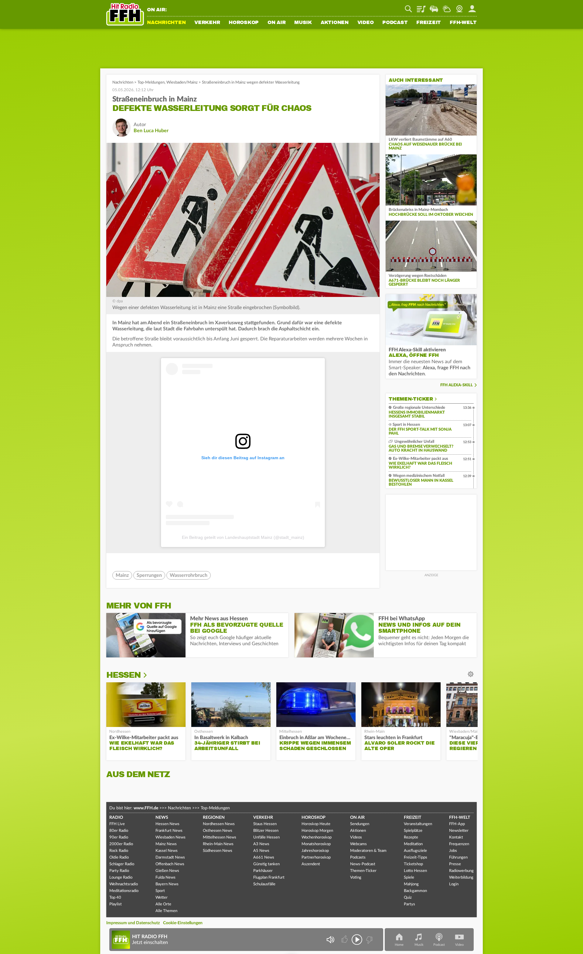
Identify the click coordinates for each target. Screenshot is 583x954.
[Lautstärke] (330, 939)
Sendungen (359, 824)
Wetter (446, 6)
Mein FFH (472, 6)
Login (454, 884)
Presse (455, 864)
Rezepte (411, 837)
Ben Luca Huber (151, 130)
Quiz (408, 898)
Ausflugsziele (415, 851)
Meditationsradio (123, 891)
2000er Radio (121, 844)
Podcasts (358, 857)
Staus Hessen (265, 824)
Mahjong (411, 884)
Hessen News (167, 824)
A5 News (261, 851)
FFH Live (117, 824)
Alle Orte (163, 904)
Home (399, 944)
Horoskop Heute (316, 824)
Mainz (122, 575)
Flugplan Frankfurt (269, 878)
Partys (409, 904)
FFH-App (457, 824)
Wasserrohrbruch (188, 575)
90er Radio (118, 837)
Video (365, 23)
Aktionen (335, 23)
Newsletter (459, 831)
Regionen (214, 817)
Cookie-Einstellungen (183, 923)
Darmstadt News (170, 857)
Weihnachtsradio (123, 884)
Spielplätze (413, 831)
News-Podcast (362, 864)
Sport (160, 891)
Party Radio (119, 871)
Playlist (421, 6)
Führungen (458, 857)
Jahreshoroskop (315, 851)
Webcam (459, 6)
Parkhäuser (263, 871)
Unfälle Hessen (266, 837)
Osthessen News (217, 831)
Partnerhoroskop (316, 857)
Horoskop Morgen (317, 831)
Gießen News (167, 871)
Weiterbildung (461, 878)
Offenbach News (169, 864)
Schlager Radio (121, 864)
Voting (355, 878)
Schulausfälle (264, 884)
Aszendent (311, 864)
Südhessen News (217, 851)
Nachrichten (166, 23)
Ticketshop (413, 864)
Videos (356, 837)
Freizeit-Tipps (415, 857)
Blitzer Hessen (265, 831)
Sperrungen (149, 575)
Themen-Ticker (411, 399)
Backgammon (415, 891)
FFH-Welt (463, 23)
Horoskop (244, 23)
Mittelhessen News (219, 837)
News (161, 817)
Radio (116, 817)
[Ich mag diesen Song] (345, 939)
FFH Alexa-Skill (456, 385)
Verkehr (207, 23)
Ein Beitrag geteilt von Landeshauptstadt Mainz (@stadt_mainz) (243, 537)
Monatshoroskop (316, 844)
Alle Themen (166, 911)
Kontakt (456, 837)
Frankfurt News (168, 831)
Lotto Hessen (415, 871)
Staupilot (433, 6)
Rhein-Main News (218, 844)
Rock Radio (118, 851)
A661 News (263, 857)
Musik (303, 23)
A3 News (261, 844)
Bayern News (167, 884)
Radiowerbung (461, 871)
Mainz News (166, 844)
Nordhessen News (219, 824)
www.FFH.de (146, 808)
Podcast (394, 23)
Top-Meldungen (151, 82)
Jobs (453, 851)
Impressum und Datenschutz (133, 923)
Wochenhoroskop (317, 837)
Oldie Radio (119, 857)
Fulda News (165, 878)
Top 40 (115, 898)
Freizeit (428, 23)
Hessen (123, 675)
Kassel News (166, 851)
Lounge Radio (120, 878)
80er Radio (118, 831)
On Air (277, 23)
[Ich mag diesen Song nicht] (368, 939)
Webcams (358, 844)
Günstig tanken (266, 864)
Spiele (409, 878)
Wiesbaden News (170, 837)
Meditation (413, 844)
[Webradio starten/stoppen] (357, 939)
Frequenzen (459, 844)
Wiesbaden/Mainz (182, 82)
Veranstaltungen (418, 824)
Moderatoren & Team (368, 851)
